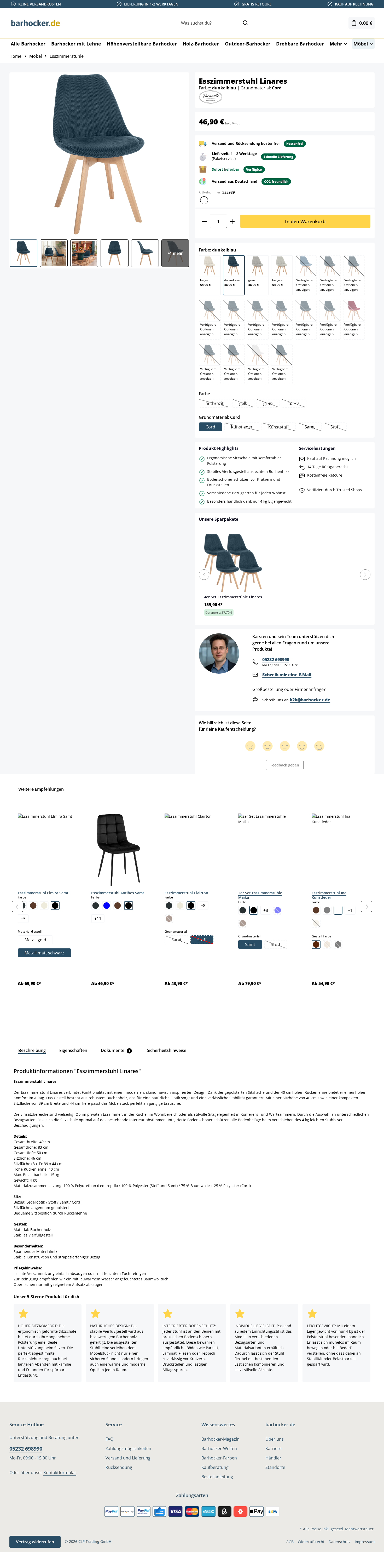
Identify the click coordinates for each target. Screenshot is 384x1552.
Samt (313, 427)
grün (271, 403)
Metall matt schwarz (44, 953)
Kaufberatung (215, 1467)
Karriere (273, 1448)
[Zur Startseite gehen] (35, 23)
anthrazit (218, 403)
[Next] (365, 574)
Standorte (275, 1467)
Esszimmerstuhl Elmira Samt (43, 892)
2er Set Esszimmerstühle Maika (260, 895)
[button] (204, 200)
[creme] (44, 905)
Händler (273, 1458)
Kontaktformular (59, 1472)
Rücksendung (119, 1467)
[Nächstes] (366, 906)
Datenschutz (340, 1541)
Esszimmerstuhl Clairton (186, 892)
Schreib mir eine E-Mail (286, 675)
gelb (246, 403)
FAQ (109, 1439)
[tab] (32, 1050)
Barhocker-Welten (219, 1448)
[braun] (33, 905)
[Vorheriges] (17, 906)
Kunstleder (245, 427)
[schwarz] (55, 905)
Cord (210, 427)
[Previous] (204, 574)
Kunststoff (281, 427)
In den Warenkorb (305, 221)
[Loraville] (210, 96)
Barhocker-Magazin (220, 1439)
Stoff (338, 427)
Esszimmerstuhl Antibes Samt (117, 892)
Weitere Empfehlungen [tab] (41, 789)
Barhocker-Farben (219, 1458)
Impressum (365, 1541)
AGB (290, 1541)
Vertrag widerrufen (35, 1542)
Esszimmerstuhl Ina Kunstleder (329, 895)
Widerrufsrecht (311, 1541)
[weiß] (338, 910)
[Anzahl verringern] (204, 221)
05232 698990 (275, 659)
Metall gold (35, 940)
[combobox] (209, 23)
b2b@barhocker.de (310, 700)
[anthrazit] (95, 905)
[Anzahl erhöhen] (232, 221)
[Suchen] (245, 23)
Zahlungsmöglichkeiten (128, 1448)
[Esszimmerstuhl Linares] (99, 154)
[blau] (106, 905)
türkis (297, 403)
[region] (192, 906)
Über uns (274, 1439)
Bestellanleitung (217, 1477)
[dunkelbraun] (316, 944)
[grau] (327, 910)
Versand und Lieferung (128, 1458)
